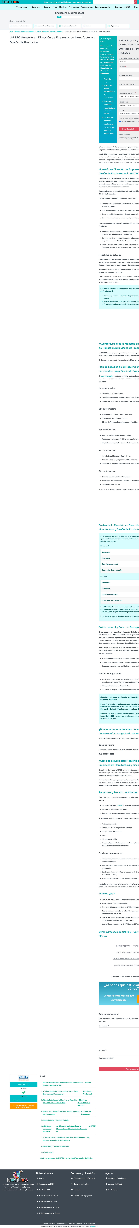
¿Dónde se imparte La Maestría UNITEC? (69, 1129)
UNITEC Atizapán (123, 946)
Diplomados (115, 26)
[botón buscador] (135, 2)
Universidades (21, 7)
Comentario (104, 1026)
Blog (136, 7)
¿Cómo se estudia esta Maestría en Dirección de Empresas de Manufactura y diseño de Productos (66, 1138)
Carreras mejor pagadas (83, 1196)
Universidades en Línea (48, 1201)
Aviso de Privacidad (89, 1223)
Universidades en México (48, 1196)
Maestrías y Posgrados (69, 26)
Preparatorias (74, 7)
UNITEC (120, 805)
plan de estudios (107, 376)
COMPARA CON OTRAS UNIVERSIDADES (23, 1106)
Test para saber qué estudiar (84, 1178)
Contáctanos (113, 1190)
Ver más (92, 1226)
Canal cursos (36, 7)
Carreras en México (81, 1184)
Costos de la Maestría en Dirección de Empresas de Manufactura (67, 1112)
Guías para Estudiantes (117, 1178)
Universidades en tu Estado (49, 1213)
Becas (55, 7)
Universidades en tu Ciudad (49, 1207)
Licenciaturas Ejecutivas (46, 26)
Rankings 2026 (45, 1190)
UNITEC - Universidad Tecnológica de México (49, 31)
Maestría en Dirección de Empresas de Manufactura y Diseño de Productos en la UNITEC (67, 1083)
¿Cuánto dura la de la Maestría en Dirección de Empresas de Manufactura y (67, 1092)
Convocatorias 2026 (122, 7)
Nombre (102, 1050)
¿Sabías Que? (48, 1152)
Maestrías (63, 7)
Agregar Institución (115, 1184)
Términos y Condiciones (75, 1223)
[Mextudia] (11, 2)
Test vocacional (86, 7)
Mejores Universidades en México (24, 31)
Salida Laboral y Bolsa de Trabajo (55, 1120)
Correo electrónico (106, 1058)
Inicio (11, 31)
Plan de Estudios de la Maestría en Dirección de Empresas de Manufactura (66, 1103)
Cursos (88, 26)
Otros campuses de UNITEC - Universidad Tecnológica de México (67, 1158)
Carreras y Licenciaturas (21, 26)
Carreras (47, 7)
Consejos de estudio (102, 7)
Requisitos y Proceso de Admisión (56, 1146)
